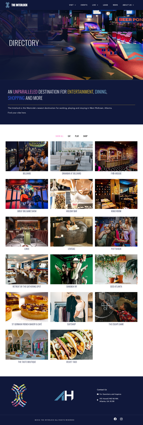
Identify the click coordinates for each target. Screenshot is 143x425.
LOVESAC (71, 248)
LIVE (94, 5)
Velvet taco (71, 362)
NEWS (115, 5)
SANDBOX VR (71, 286)
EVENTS (84, 5)
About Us (127, 5)
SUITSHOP (71, 324)
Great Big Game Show (26, 211)
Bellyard (27, 173)
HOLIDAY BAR (71, 211)
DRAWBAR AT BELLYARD (71, 173)
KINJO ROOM (116, 211)
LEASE (105, 5)
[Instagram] (121, 419)
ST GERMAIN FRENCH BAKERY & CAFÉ (27, 324)
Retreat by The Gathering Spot (27, 286)
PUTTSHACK (116, 248)
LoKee (26, 248)
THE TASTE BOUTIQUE (27, 362)
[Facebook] (115, 419)
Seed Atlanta (116, 286)
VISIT (71, 5)
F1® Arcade (116, 173)
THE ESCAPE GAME (116, 324)
